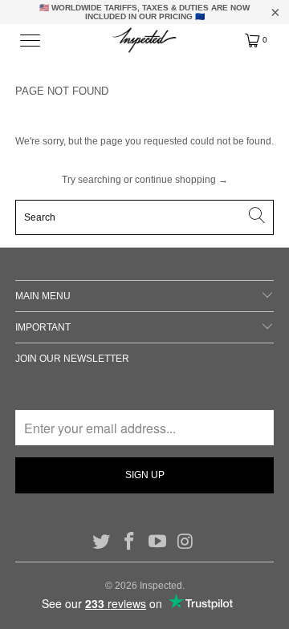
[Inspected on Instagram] (185, 542)
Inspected (161, 585)
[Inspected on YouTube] (158, 542)
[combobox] (144, 217)
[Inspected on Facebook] (130, 542)
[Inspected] (144, 40)
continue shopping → (181, 179)
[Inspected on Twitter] (102, 542)
